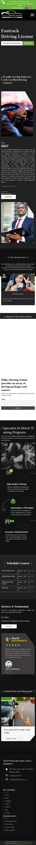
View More (9, 626)
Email (3, 399)
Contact (7, 813)
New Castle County (11, 821)
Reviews (7, 807)
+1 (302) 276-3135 (17, 8)
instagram (29, 7)
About (7, 798)
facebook (26, 7)
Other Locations (10, 830)
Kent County (9, 824)
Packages (8, 801)
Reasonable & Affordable (22, 508)
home (7, 795)
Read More (8, 197)
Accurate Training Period (16, 532)
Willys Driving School (25, 842)
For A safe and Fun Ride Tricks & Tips (17, 731)
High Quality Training (16, 484)
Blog (6, 810)
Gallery (7, 804)
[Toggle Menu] (32, 15)
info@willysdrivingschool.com (18, 779)
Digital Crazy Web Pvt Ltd (25, 843)
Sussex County (9, 827)
